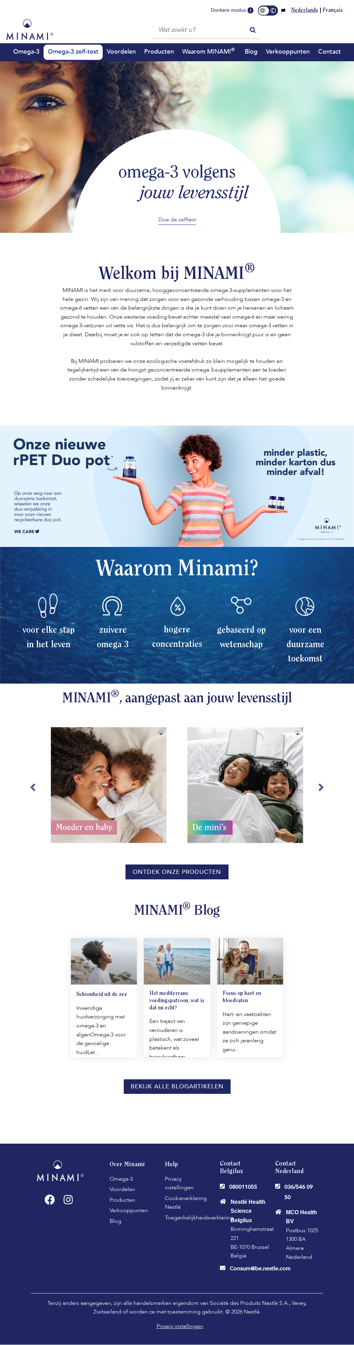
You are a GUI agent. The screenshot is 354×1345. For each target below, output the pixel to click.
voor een (305, 630)
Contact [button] (329, 51)
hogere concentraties (177, 637)
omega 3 (113, 645)
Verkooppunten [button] (288, 51)
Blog (115, 1221)
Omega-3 (121, 1179)
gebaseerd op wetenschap (241, 638)
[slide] (109, 790)
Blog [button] (251, 51)
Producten (122, 1200)
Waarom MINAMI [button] (208, 51)
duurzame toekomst (305, 652)
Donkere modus (228, 10)
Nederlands (304, 10)
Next (321, 790)
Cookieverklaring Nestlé (186, 1203)
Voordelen (122, 1189)
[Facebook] (49, 1199)
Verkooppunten (129, 1210)
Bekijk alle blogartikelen (177, 1086)
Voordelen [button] (121, 51)
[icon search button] (252, 29)
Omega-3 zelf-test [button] (73, 51)
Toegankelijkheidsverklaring (199, 1218)
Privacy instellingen (179, 1183)
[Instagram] (68, 1199)
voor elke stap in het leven (48, 638)
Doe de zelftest (177, 219)
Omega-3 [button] (26, 51)
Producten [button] (159, 51)
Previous (33, 790)
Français (333, 10)
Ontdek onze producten (177, 872)
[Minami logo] (29, 29)
